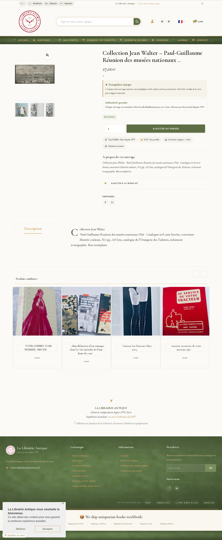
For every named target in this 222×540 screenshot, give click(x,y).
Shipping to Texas (146, 524)
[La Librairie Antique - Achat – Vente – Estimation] (29, 21)
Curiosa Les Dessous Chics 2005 (137, 347)
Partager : (109, 196)
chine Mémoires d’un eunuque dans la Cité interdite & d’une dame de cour (87, 349)
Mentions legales (129, 460)
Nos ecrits (77, 460)
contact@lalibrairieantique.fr (25, 467)
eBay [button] (148, 502)
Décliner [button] (20, 529)
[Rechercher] (137, 21)
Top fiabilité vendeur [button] (22, 3)
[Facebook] (162, 21)
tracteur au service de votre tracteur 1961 (186, 347)
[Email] (202, 4)
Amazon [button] (68, 3)
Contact (124, 455)
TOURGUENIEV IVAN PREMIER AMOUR (38, 347)
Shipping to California (98, 524)
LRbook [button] (53, 3)
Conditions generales (131, 471)
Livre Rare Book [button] (187, 502)
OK (210, 467)
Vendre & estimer (81, 465)
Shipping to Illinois (166, 524)
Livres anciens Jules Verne (86, 486)
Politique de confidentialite (134, 465)
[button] (99, 40)
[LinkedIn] (168, 21)
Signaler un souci (15, 535)
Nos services (79, 471)
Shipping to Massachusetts (123, 524)
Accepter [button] (48, 529)
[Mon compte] (152, 21)
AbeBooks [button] (164, 502)
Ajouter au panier (166, 128)
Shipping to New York (75, 524)
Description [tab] (33, 228)
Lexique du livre (80, 476)
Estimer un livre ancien (84, 481)
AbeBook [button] (37, 3)
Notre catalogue (80, 455)
